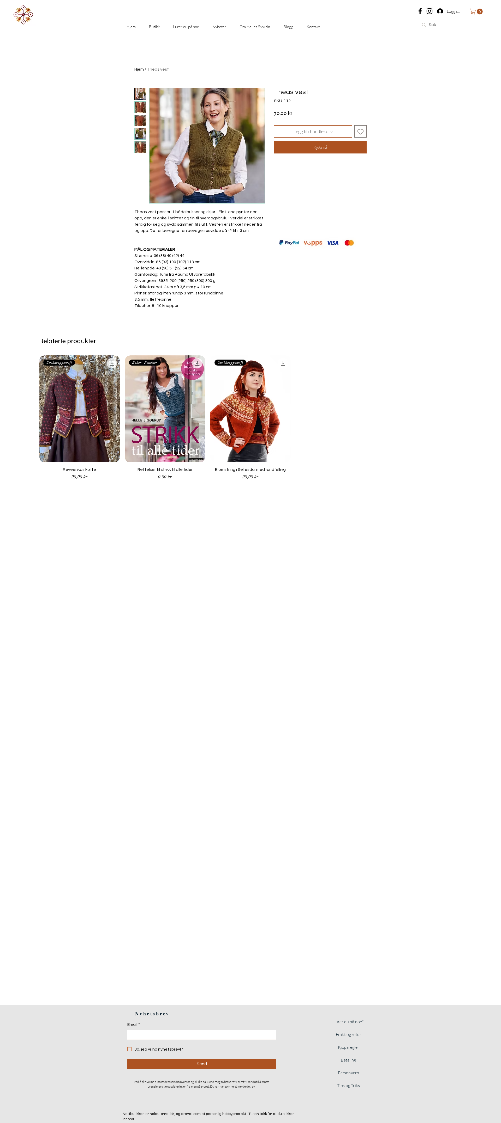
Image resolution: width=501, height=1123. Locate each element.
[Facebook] (420, 11)
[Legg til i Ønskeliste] (360, 131)
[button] (477, 11)
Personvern (348, 1072)
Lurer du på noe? (348, 1021)
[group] (250, 420)
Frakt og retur (348, 1034)
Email (133, 1024)
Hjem (139, 69)
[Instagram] (429, 11)
